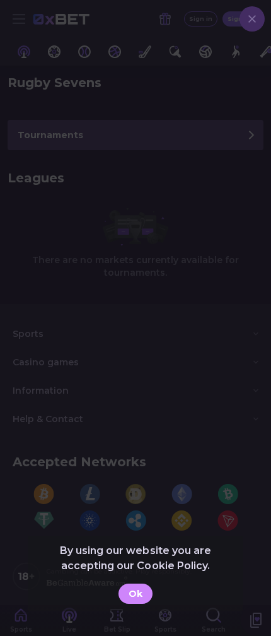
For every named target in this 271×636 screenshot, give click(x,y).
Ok (135, 593)
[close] (252, 19)
